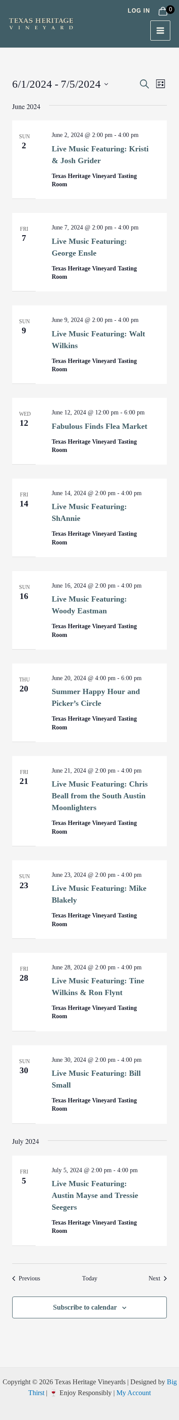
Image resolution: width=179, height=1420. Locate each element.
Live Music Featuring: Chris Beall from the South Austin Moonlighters (100, 796)
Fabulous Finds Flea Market (99, 426)
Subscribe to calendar (85, 1307)
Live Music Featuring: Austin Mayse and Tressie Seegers (95, 1195)
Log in (139, 10)
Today (89, 1278)
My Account (133, 1392)
